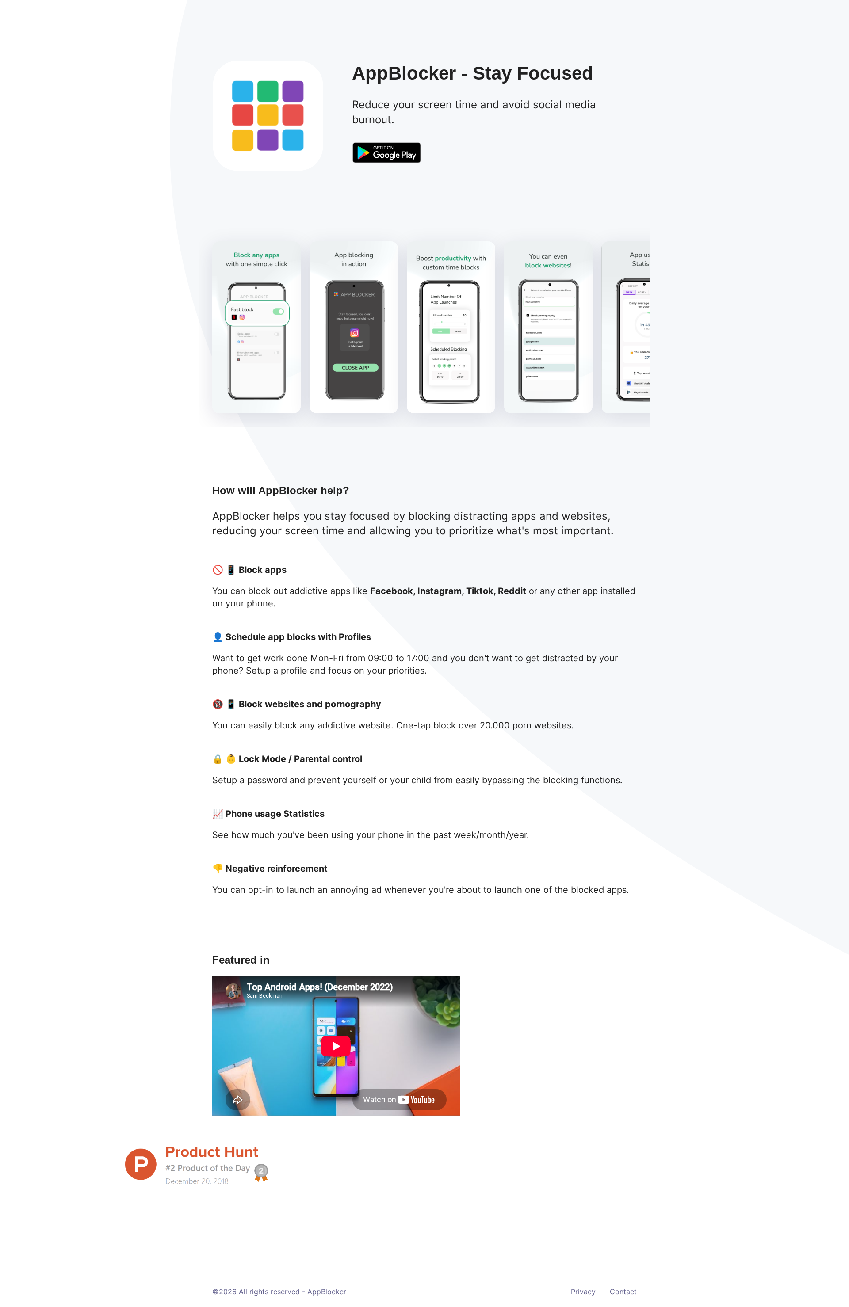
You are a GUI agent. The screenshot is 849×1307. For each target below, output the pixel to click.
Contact (623, 1291)
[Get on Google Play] (386, 154)
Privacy (583, 1291)
